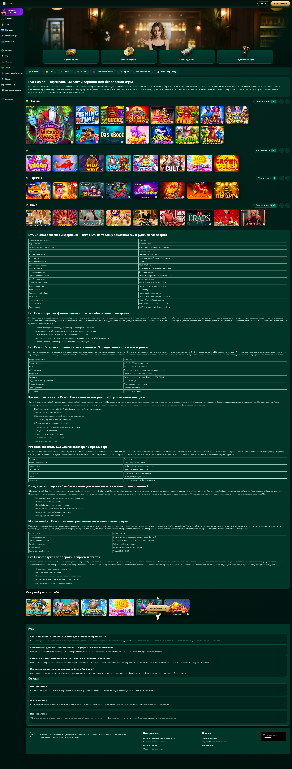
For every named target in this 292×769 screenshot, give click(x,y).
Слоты (67, 72)
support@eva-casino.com (214, 742)
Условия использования (154, 742)
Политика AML (150, 745)
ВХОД (263, 3)
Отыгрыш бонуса (105, 72)
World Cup (145, 72)
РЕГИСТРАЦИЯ (280, 3)
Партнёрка (207, 745)
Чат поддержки (210, 738)
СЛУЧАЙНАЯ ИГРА (158, 608)
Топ (51, 72)
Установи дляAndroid (269, 736)
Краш (126, 72)
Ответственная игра (153, 749)
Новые (35, 72)
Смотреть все (265, 101)
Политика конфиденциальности (159, 738)
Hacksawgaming (168, 72)
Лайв (83, 72)
